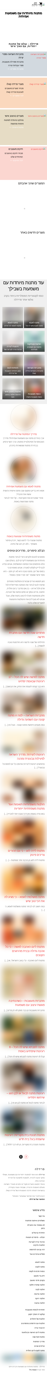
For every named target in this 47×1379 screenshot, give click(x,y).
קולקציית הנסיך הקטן (36, 1314)
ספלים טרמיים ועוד (37, 1254)
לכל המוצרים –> (17, 95)
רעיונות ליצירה (13, 346)
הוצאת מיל (33, 1370)
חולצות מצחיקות (34, 344)
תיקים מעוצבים (15, 149)
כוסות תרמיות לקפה (37, 1271)
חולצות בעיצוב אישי (13, 391)
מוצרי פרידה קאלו (15, 84)
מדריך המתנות (39, 1342)
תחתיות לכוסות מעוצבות (35, 1310)
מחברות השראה (34, 368)
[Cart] (40, 3)
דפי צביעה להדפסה (37, 1250)
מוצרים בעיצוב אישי (14, 115)
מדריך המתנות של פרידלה (23, 434)
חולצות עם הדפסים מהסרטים (33, 1323)
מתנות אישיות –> (17, 127)
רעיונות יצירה (39, 1328)
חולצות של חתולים (37, 1319)
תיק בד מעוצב (39, 1276)
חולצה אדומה (39, 1294)
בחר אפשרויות (33, 219)
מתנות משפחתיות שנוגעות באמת (23, 536)
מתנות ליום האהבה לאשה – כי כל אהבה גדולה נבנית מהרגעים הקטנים (25, 951)
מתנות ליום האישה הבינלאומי (33, 1332)
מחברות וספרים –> (16, 69)
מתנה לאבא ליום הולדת (35, 1351)
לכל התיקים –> (16, 160)
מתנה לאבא (34, 323)
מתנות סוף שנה (39, 1337)
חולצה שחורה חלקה (37, 1285)
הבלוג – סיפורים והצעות (35, 1237)
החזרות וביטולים (38, 1233)
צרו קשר (41, 1216)
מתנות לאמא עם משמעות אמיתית (23, 486)
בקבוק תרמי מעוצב (37, 1280)
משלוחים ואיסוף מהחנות (35, 1221)
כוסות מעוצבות (34, 394)
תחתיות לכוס (12, 368)
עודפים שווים (39, 1346)
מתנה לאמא (13, 323)
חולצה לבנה (40, 1289)
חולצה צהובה (39, 1303)
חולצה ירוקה (40, 1299)
